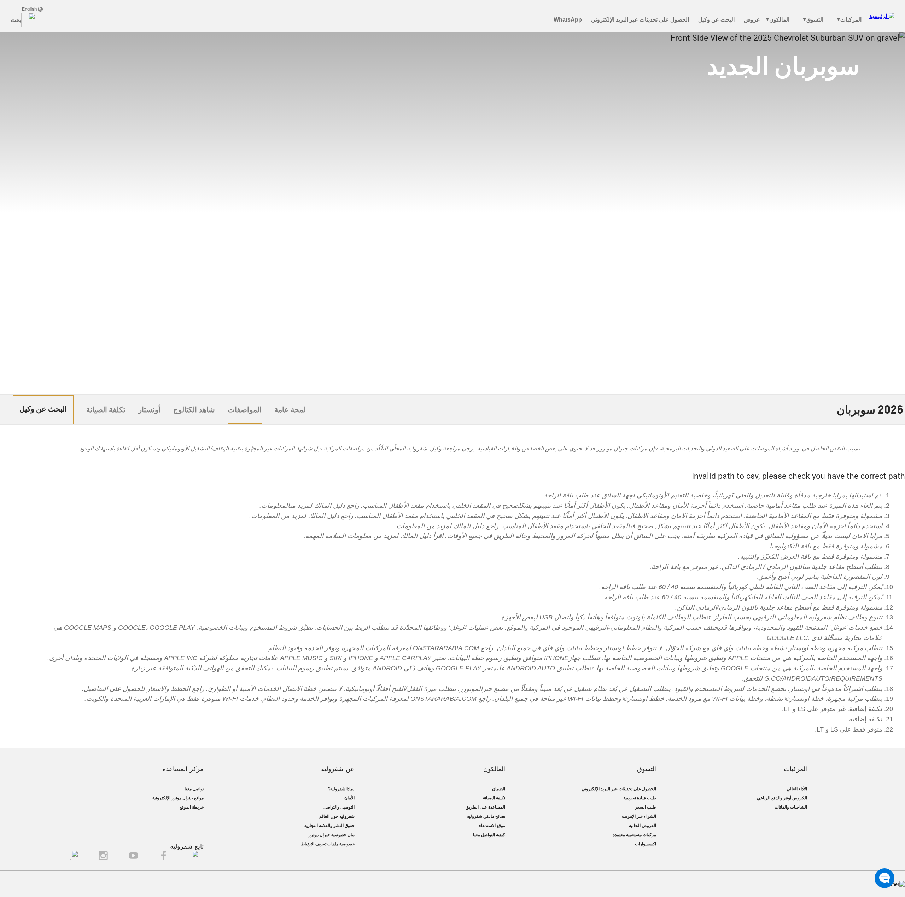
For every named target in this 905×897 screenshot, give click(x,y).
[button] (884, 878)
